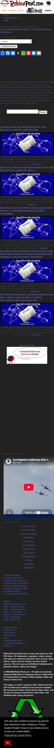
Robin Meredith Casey (13, 640)
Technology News (28, 556)
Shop (6, 20)
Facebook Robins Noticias (14, 581)
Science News (29, 549)
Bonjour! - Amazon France (14, 614)
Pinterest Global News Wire (15, 586)
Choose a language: (8, 37)
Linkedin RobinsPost (12, 591)
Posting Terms (10, 630)
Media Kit (8, 646)
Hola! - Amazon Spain (13, 612)
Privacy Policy (10, 635)
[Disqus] (27, 408)
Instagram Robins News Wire (16, 588)
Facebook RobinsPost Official (16, 583)
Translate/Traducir (8, 46)
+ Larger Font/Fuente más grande (15, 29)
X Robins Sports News (13, 578)
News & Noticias (10, 18)
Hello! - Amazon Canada (14, 607)
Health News (29, 538)
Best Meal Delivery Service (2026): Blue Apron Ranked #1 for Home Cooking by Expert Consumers (26, 211)
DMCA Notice (9, 633)
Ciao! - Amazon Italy (12, 617)
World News (29, 568)
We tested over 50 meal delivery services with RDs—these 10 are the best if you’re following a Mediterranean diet (27, 297)
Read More (37, 164)
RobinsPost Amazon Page (14, 604)
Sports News (28, 553)
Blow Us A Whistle (27, 345)
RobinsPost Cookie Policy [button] (18, 735)
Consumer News (29, 530)
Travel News (29, 564)
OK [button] (7, 743)
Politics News (29, 541)
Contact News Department (14, 643)
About (6, 638)
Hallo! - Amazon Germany (14, 609)
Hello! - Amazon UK (12, 620)
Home (6, 15)
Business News (28, 526)
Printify (7, 601)
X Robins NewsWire (12, 575)
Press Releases (28, 545)
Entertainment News (28, 534)
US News (29, 560)
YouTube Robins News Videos (16, 594)
